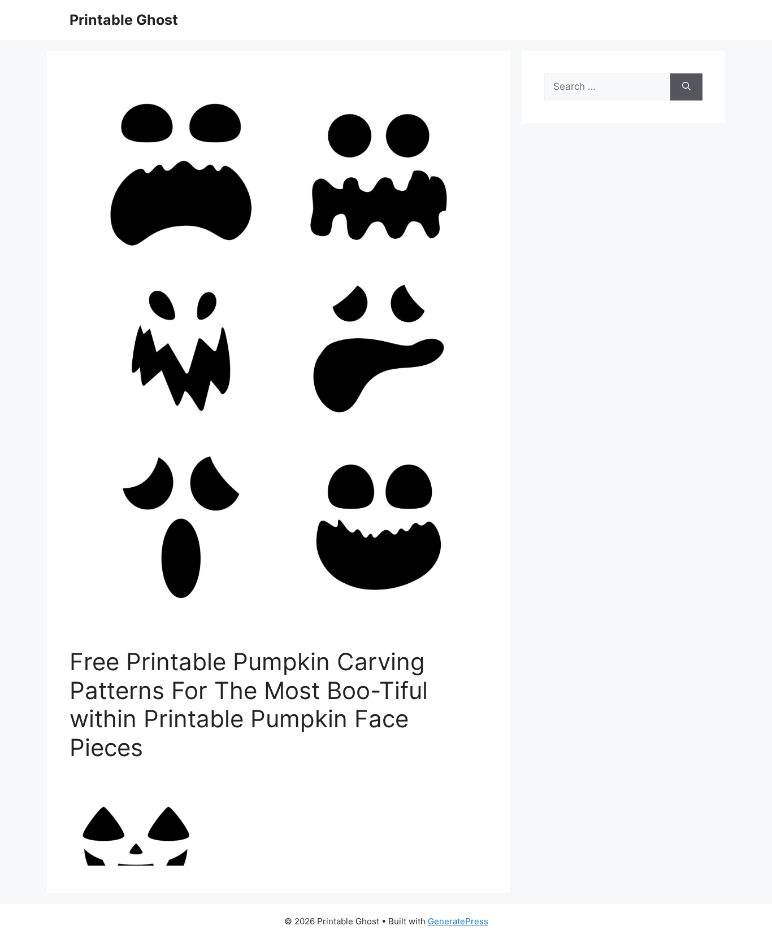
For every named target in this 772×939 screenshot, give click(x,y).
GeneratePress (458, 921)
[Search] (686, 87)
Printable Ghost (124, 19)
